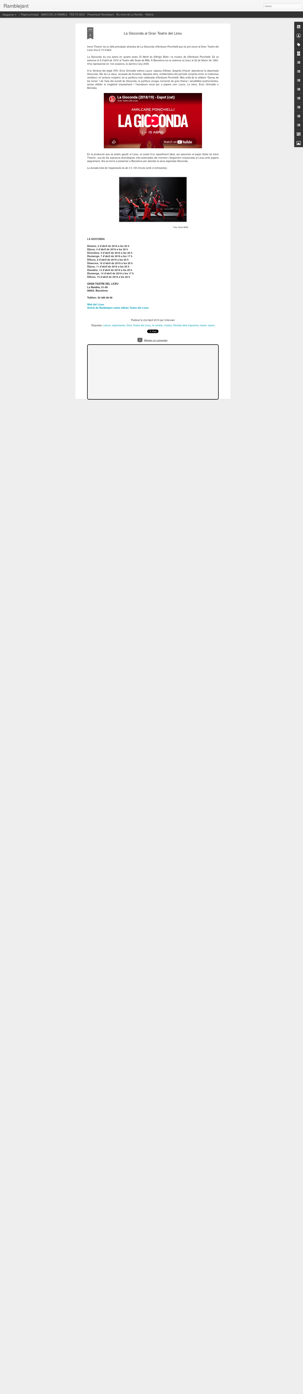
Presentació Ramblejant (100, 14)
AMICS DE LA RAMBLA (54, 14)
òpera (211, 325)
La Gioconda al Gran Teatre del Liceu (153, 33)
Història (149, 14)
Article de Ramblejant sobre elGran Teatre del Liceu (118, 307)
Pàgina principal (30, 14)
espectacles (118, 325)
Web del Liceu (95, 304)
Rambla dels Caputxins (186, 325)
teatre (203, 325)
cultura (107, 325)
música (168, 325)
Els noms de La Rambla (129, 14)
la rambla (157, 325)
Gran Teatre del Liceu (139, 325)
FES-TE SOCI (77, 14)
